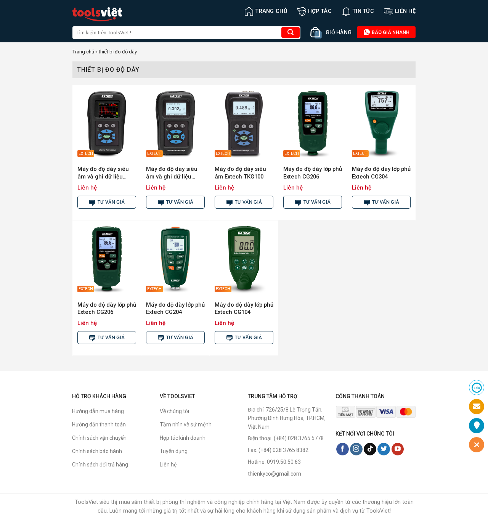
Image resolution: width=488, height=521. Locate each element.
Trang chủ (271, 11)
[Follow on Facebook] (342, 449)
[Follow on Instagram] (356, 449)
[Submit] (290, 32)
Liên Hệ (405, 11)
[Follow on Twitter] (383, 449)
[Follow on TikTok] (370, 449)
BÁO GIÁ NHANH (390, 32)
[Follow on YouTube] (398, 449)
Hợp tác (320, 11)
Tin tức (363, 11)
